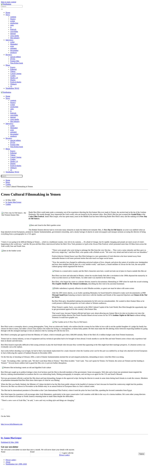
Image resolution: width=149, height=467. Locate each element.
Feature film (14, 61)
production (14, 23)
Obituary (13, 84)
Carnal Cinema (15, 74)
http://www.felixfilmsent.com (11, 424)
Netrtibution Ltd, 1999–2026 (16, 464)
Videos (12, 71)
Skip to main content (8, 2)
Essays (12, 67)
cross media (14, 36)
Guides (12, 76)
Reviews (9, 55)
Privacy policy (64, 455)
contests (13, 17)
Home (8, 13)
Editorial (13, 69)
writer (12, 42)
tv (11, 27)
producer (13, 53)
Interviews (9, 40)
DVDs (12, 59)
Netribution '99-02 (12, 88)
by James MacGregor (13, 202)
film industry (15, 38)
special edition (15, 57)
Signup (141, 454)
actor (12, 46)
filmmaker (14, 44)
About (8, 462)
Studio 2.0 (14, 78)
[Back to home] (6, 4)
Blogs (8, 65)
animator (13, 48)
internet (13, 34)
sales (12, 25)
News (8, 15)
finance (13, 19)
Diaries (12, 80)
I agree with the (66, 454)
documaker (14, 50)
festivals (13, 29)
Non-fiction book (16, 63)
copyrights (14, 31)
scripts (12, 21)
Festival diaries (15, 82)
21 (11, 86)
